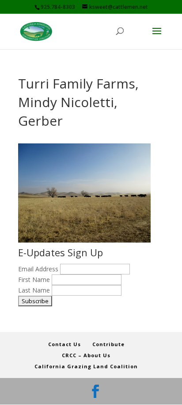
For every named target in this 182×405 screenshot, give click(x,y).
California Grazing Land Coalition (86, 366)
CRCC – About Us (86, 355)
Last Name (35, 290)
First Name (35, 279)
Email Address (39, 269)
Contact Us (64, 344)
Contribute (108, 344)
